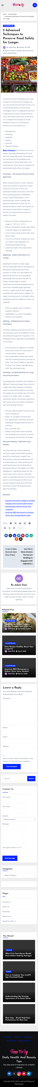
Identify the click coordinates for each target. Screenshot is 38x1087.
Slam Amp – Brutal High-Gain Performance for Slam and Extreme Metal (17, 1020)
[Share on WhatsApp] (25, 523)
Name (5, 727)
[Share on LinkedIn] (20, 523)
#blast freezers (10, 51)
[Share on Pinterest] (29, 523)
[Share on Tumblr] (9, 528)
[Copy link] (20, 528)
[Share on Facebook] (11, 523)
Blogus (29, 1081)
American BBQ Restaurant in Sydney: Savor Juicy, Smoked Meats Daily (17, 671)
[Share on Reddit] (5, 528)
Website (6, 746)
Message (5, 824)
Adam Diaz (12, 47)
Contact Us (6, 902)
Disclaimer (6, 912)
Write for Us (6, 916)
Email (5, 737)
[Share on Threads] (14, 528)
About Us (5, 907)
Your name (6, 797)
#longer (19, 51)
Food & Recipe (9, 26)
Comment (7, 698)
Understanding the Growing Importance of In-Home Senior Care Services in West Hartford (18, 999)
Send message (10, 858)
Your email (6, 806)
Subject (5, 816)
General (9, 950)
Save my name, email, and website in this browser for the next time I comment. (18, 760)
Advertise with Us (9, 921)
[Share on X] (15, 523)
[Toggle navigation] (2, 5)
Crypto (8, 971)
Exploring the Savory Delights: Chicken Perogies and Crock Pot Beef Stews (18, 626)
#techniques (12, 53)
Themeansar (18, 1084)
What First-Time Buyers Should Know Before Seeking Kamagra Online (18, 956)
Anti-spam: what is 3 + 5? (11, 847)
